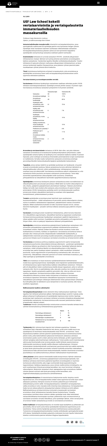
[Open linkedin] (48, 440)
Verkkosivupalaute (62, 440)
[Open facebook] (36, 440)
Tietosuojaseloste (77, 440)
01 (51, 11)
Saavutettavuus (91, 440)
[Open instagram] (40, 440)
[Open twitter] (44, 440)
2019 (46, 11)
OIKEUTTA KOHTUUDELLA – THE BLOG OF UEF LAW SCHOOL (24, 11)
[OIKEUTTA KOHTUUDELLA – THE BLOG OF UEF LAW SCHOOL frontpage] (12, 4)
